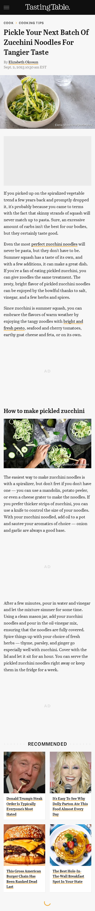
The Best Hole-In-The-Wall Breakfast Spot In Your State (68, 876)
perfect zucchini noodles (54, 244)
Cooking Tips (31, 22)
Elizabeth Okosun (23, 62)
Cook (9, 22)
